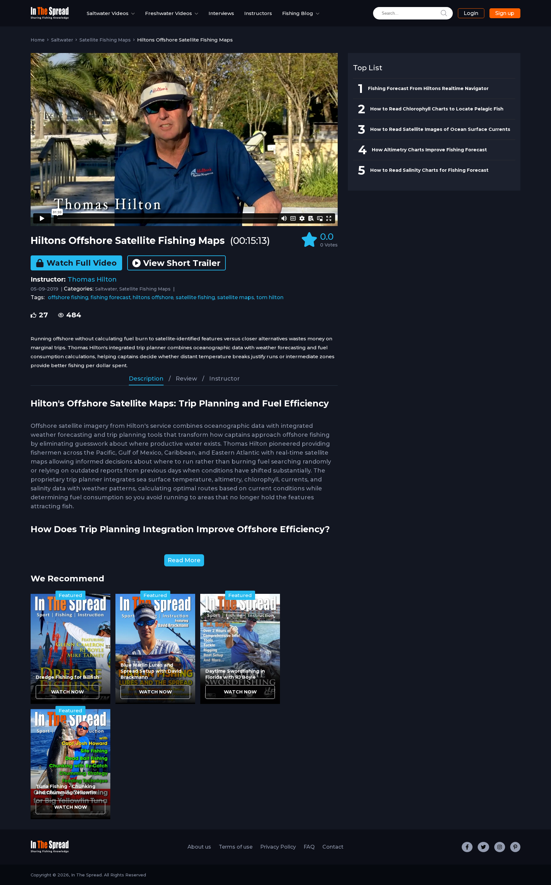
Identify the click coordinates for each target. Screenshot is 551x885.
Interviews (221, 13)
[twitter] (483, 847)
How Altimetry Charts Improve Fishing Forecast (429, 150)
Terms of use (236, 847)
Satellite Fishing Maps (105, 40)
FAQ (309, 847)
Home (38, 40)
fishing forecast (111, 297)
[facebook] (467, 847)
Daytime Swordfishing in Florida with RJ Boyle (235, 674)
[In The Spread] (50, 18)
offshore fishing (68, 297)
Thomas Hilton (92, 279)
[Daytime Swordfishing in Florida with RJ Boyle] (240, 649)
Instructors (258, 13)
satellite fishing (195, 297)
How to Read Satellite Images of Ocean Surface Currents (440, 129)
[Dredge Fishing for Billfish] (70, 649)
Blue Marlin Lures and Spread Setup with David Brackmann (151, 671)
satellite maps (235, 297)
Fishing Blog (297, 13)
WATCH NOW (67, 692)
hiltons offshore (153, 297)
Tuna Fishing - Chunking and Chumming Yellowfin (66, 789)
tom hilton (269, 297)
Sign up (504, 13)
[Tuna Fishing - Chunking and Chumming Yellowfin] (70, 764)
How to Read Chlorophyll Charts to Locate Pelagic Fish (436, 109)
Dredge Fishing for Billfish (67, 677)
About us (199, 847)
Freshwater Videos (168, 13)
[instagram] (499, 847)
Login (471, 13)
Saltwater (62, 40)
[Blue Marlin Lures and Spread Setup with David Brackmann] (155, 649)
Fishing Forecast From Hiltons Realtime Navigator (428, 88)
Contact (332, 847)
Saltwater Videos (108, 13)
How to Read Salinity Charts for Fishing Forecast (429, 170)
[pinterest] (515, 847)
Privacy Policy (278, 847)
